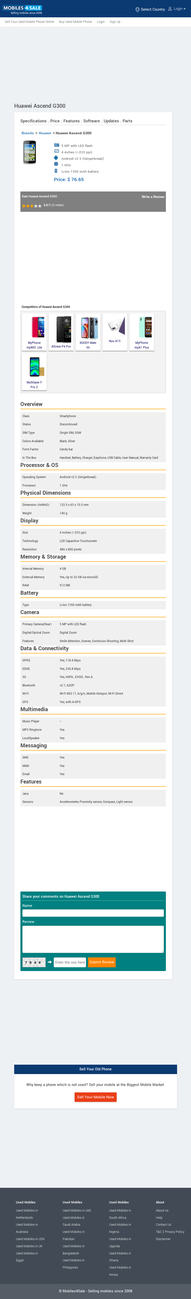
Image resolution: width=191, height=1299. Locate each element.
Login (178, 8)
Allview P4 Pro (61, 347)
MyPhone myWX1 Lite (34, 345)
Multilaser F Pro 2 (34, 384)
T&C (159, 1232)
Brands (28, 133)
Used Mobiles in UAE (77, 1210)
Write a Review (153, 197)
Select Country (152, 9)
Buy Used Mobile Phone (75, 22)
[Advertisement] (95, 63)
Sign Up (115, 22)
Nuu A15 (115, 341)
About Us (162, 1210)
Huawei (45, 133)
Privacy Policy (174, 1232)
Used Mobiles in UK (29, 1246)
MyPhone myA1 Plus (142, 345)
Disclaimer (163, 1239)
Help (159, 1218)
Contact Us (163, 1224)
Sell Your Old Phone (95, 1069)
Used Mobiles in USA (30, 1239)
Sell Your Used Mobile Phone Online (29, 22)
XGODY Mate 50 (88, 345)
